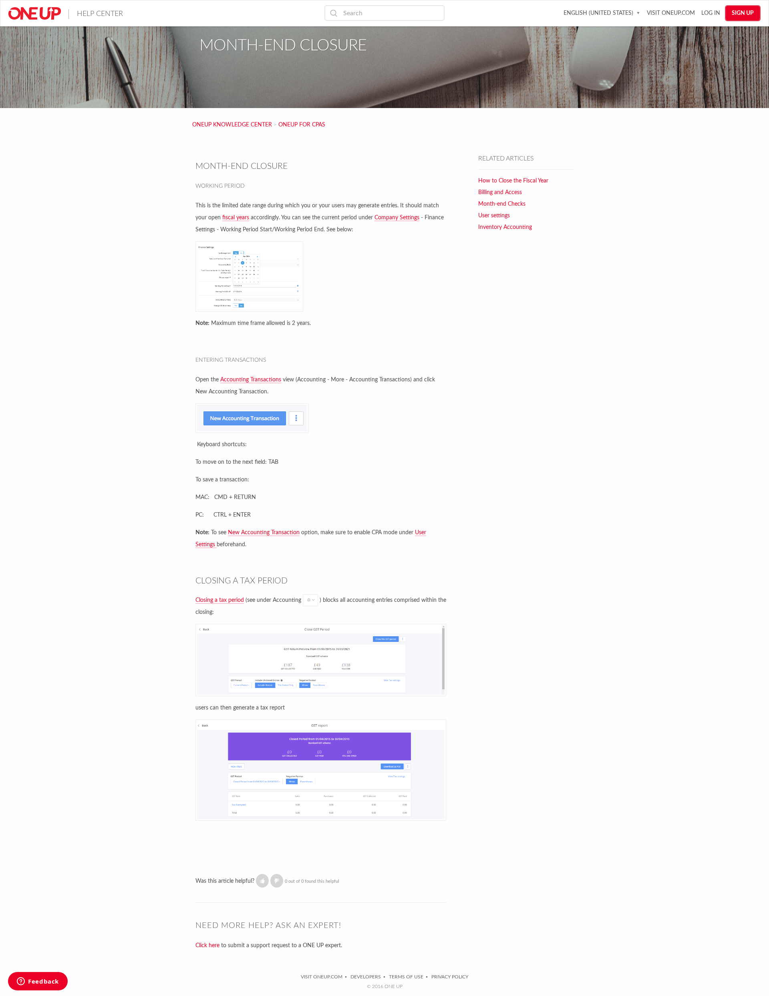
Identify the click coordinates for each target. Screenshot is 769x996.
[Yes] (262, 881)
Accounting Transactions (250, 380)
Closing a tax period (219, 600)
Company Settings (396, 217)
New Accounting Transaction (264, 532)
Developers (365, 976)
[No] (276, 881)
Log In (710, 13)
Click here (207, 945)
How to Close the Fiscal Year (513, 181)
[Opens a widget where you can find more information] (38, 982)
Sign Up (743, 13)
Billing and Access (500, 192)
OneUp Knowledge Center (232, 125)
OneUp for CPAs (301, 125)
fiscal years (235, 217)
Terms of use (406, 976)
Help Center (100, 14)
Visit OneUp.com (671, 13)
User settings (494, 215)
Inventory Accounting (505, 227)
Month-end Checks (501, 204)
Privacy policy (449, 976)
